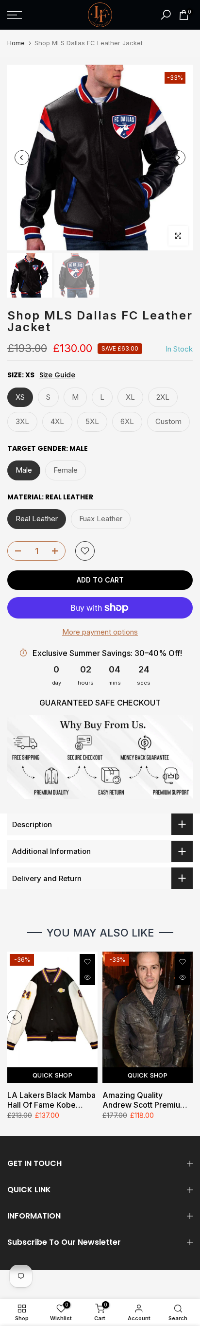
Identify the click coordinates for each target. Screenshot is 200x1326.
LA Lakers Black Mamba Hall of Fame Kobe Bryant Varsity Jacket (51, 1100)
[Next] (178, 157)
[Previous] (22, 157)
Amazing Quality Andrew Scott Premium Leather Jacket (144, 1100)
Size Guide (57, 375)
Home (16, 43)
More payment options (100, 631)
